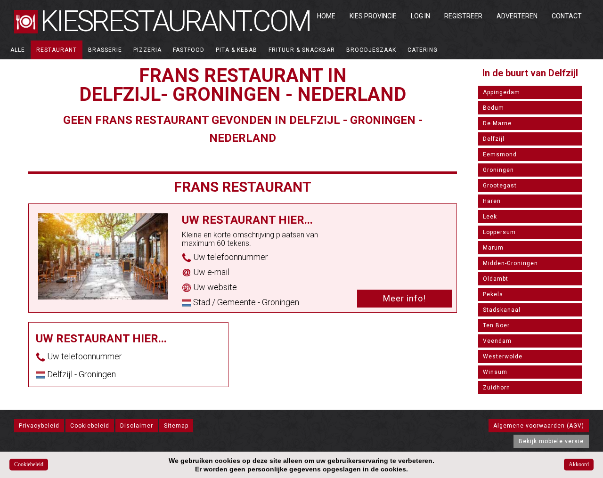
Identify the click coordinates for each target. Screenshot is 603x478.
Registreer (463, 16)
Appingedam (501, 92)
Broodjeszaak (371, 50)
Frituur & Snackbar (302, 50)
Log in (420, 16)
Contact (567, 16)
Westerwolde (502, 356)
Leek (490, 216)
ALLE (17, 50)
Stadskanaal (502, 310)
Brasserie (105, 50)
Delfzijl (494, 139)
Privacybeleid (39, 425)
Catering (422, 50)
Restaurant (56, 50)
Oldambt (495, 278)
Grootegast (500, 185)
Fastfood (188, 50)
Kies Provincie (373, 16)
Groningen (498, 170)
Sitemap (176, 425)
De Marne (497, 123)
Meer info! (404, 298)
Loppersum (499, 232)
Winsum (495, 372)
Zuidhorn (496, 387)
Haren (492, 201)
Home (326, 16)
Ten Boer (496, 325)
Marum (493, 247)
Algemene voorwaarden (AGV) (538, 425)
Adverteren (517, 16)
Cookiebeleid (89, 425)
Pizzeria (147, 50)
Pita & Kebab (236, 50)
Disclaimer (136, 425)
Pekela (493, 294)
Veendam (497, 341)
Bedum (493, 108)
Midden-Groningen (510, 263)
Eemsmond (500, 154)
